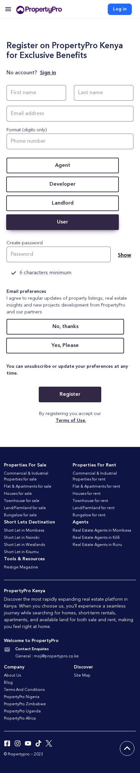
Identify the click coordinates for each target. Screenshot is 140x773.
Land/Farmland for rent (94, 508)
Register (70, 394)
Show (124, 255)
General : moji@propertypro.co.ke (47, 656)
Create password (25, 243)
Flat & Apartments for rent (96, 487)
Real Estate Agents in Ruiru (97, 545)
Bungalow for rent (89, 515)
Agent (62, 165)
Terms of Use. (71, 420)
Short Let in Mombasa (24, 531)
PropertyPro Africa (20, 719)
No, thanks (65, 326)
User (62, 222)
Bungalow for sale (20, 515)
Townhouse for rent (90, 501)
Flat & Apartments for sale (27, 487)
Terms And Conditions (24, 690)
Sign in (48, 73)
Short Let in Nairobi (21, 538)
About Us (12, 676)
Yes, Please (65, 345)
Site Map (82, 676)
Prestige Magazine (21, 567)
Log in (120, 9)
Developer (62, 184)
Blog (8, 683)
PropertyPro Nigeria (21, 697)
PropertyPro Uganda (22, 711)
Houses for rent (87, 494)
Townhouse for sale (21, 501)
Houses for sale (18, 494)
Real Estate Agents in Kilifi (96, 538)
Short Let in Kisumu (21, 552)
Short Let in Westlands (24, 545)
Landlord (63, 203)
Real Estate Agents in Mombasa (102, 531)
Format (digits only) (27, 130)
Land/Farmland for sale (25, 508)
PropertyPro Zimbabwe (25, 704)
